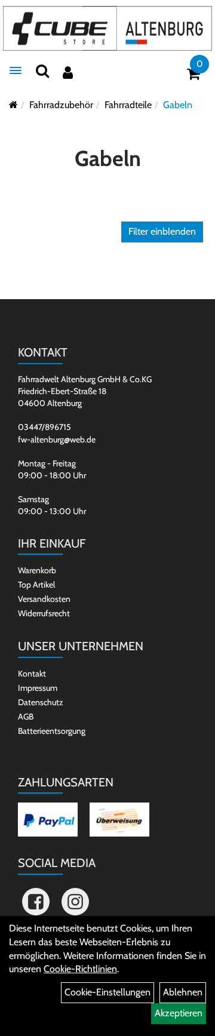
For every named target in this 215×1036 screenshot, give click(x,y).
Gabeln (177, 104)
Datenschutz (40, 702)
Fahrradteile (128, 104)
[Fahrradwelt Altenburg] (107, 28)
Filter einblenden (162, 231)
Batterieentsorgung (51, 730)
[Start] (13, 104)
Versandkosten (44, 599)
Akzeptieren (178, 1013)
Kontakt (32, 673)
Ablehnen (182, 992)
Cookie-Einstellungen (107, 992)
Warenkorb (37, 570)
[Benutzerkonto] (68, 72)
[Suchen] (42, 70)
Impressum (37, 688)
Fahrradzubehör (61, 104)
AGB (25, 716)
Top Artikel (36, 584)
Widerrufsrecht (44, 613)
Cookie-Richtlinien (80, 968)
